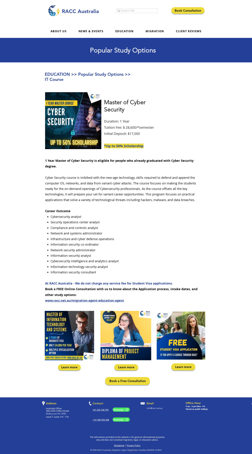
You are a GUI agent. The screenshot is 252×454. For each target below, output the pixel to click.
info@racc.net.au (155, 408)
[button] (91, 31)
